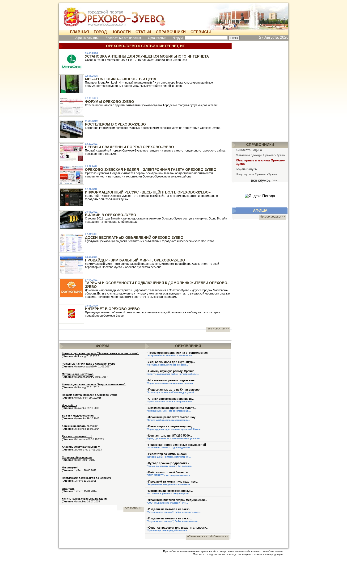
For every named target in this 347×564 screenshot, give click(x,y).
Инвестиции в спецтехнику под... (171, 426)
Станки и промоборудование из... (171, 398)
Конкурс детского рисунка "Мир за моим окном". (94, 384)
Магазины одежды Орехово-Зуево (260, 155)
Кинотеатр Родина (249, 150)
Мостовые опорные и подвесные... (172, 380)
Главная (79, 32)
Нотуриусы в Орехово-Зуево (256, 174)
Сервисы (200, 32)
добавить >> (219, 536)
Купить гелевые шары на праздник (84, 498)
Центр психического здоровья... (170, 490)
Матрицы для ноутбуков (77, 374)
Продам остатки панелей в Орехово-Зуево (90, 394)
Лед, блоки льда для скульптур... (171, 362)
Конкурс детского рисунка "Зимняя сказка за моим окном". (100, 353)
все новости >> (218, 328)
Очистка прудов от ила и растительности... (178, 527)
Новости (121, 32)
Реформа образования (77, 457)
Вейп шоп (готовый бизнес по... (169, 472)
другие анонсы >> (272, 216)
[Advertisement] (260, 90)
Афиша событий (86, 38)
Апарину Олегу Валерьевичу (81, 446)
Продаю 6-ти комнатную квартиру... (173, 481)
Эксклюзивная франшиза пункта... (172, 408)
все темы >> (133, 508)
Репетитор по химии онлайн (167, 454)
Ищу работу (69, 405)
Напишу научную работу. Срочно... (172, 371)
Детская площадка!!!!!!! (77, 436)
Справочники (171, 32)
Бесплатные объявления (123, 38)
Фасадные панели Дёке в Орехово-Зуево (88, 363)
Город (100, 32)
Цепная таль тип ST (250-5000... (170, 435)
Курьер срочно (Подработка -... (169, 463)
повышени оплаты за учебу (79, 426)
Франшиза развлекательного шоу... (172, 417)
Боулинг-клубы (246, 169)
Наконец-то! (70, 467)
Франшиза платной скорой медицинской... (177, 500)
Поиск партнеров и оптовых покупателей (177, 444)
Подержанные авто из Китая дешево (173, 389)
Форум (178, 38)
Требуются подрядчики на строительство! (178, 352)
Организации (157, 38)
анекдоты (68, 488)
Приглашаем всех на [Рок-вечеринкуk (86, 477)
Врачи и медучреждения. (78, 415)
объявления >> (197, 536)
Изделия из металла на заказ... (170, 509)
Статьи (143, 32)
